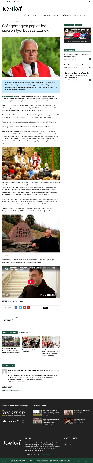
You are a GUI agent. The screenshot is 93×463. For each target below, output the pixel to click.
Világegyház (46, 15)
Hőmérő (55, 15)
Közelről (27, 15)
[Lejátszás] (66, 41)
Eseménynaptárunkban (9, 96)
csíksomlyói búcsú (13, 301)
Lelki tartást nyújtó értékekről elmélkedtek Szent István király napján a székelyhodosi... (51, 412)
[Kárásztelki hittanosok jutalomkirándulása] (68, 421)
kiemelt (21, 301)
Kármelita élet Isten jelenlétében (75, 65)
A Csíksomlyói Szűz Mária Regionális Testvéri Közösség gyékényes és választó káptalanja (11, 350)
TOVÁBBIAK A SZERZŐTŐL (27, 332)
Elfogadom (79, 460)
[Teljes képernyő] (89, 41)
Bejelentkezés (17, 1)
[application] (77, 35)
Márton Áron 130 (79, 15)
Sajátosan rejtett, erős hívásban (82, 410)
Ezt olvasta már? (39, 406)
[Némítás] (86, 41)
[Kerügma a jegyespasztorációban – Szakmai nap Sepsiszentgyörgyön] (37, 420)
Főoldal (4, 22)
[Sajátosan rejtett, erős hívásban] (68, 412)
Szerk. (7, 34)
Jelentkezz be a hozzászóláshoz (17, 381)
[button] (89, 12)
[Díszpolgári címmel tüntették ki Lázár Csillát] (31, 342)
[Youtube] (89, 1)
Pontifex (36, 15)
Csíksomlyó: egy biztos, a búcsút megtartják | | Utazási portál (29, 370)
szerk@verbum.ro (45, 454)
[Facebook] (86, 1)
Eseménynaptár (66, 15)
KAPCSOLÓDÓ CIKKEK (9, 332)
